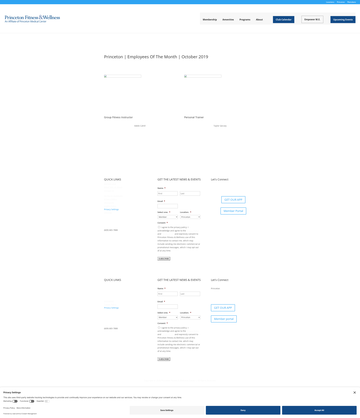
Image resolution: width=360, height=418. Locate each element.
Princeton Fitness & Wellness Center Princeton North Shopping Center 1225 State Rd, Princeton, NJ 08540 (121, 221)
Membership (110, 184)
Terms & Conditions (113, 196)
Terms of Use (168, 234)
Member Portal (233, 211)
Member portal (224, 319)
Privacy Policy (110, 199)
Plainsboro (351, 2)
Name (162, 188)
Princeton (341, 2)
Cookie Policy (110, 206)
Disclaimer (109, 202)
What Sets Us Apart (113, 187)
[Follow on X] (230, 188)
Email (161, 201)
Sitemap (108, 212)
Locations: (330, 2)
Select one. (164, 212)
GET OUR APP (233, 200)
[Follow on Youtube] (242, 188)
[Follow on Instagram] (236, 188)
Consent (163, 223)
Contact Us (109, 190)
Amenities (108, 287)
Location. (185, 212)
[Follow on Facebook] (225, 188)
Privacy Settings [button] (111, 209)
